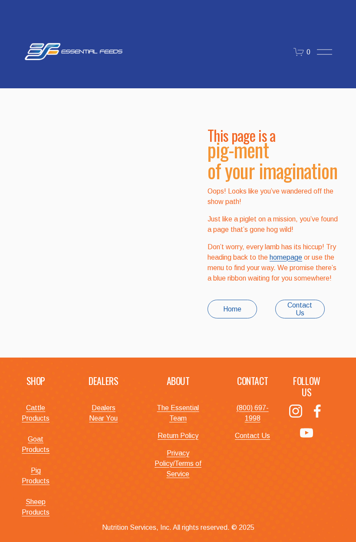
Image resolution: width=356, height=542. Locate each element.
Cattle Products (35, 413)
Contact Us (299, 309)
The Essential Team (178, 413)
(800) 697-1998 (253, 413)
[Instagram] (296, 411)
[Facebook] (317, 411)
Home (232, 309)
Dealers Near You (103, 413)
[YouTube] (306, 433)
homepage (286, 257)
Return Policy (178, 435)
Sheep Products (35, 507)
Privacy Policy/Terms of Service (178, 463)
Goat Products (35, 444)
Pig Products (35, 476)
